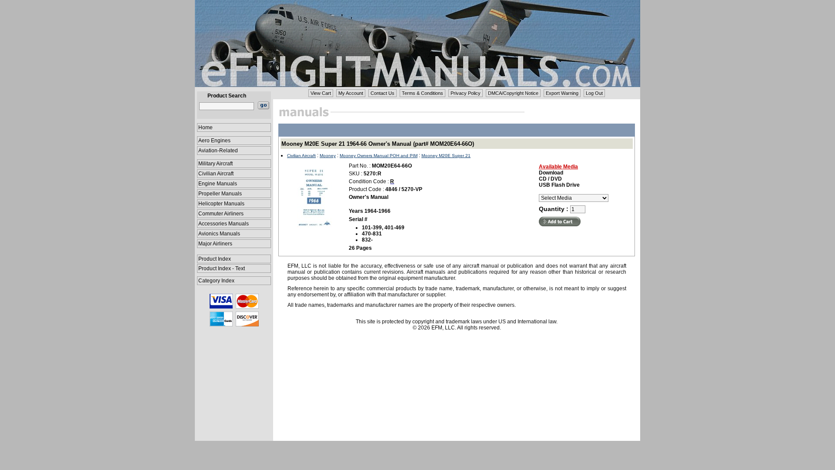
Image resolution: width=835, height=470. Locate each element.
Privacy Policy (466, 93)
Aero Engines (214, 141)
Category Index (216, 281)
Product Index (214, 259)
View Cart (321, 93)
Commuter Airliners (221, 214)
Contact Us (382, 93)
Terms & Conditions (422, 93)
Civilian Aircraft (216, 174)
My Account (350, 93)
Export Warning (562, 93)
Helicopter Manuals (221, 204)
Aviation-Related (218, 151)
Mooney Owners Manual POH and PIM (379, 155)
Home (205, 127)
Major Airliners (215, 244)
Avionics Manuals (219, 234)
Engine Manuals (217, 184)
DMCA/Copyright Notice (513, 93)
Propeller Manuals (220, 194)
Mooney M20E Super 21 (446, 155)
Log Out (594, 93)
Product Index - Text (221, 268)
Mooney (328, 155)
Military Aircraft (215, 164)
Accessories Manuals (223, 224)
